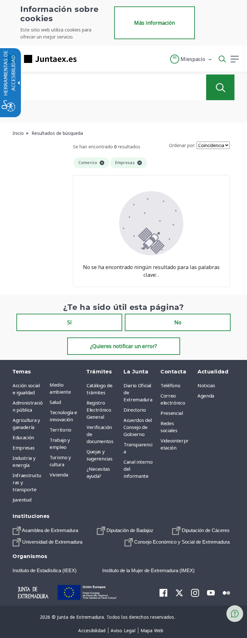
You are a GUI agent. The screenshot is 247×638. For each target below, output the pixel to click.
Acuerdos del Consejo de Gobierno (138, 427)
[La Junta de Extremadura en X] (179, 592)
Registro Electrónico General (99, 409)
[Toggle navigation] (86, 58)
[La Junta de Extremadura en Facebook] (163, 592)
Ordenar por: (182, 145)
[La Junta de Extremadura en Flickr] (226, 592)
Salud (55, 402)
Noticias (206, 385)
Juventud (22, 499)
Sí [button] (69, 322)
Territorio (60, 429)
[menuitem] (66, 388)
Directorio (135, 409)
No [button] (177, 322)
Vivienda (59, 474)
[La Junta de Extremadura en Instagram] (195, 592)
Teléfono (170, 385)
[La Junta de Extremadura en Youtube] (211, 592)
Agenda (205, 395)
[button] (191, 59)
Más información (154, 22)
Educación (23, 437)
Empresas (23, 447)
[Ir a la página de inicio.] (40, 59)
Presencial (171, 413)
